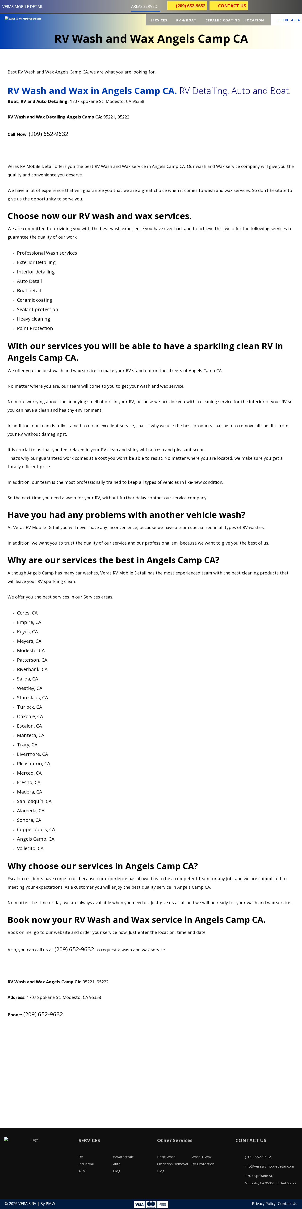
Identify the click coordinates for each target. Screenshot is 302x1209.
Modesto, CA (31, 650)
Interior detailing (36, 272)
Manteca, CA (30, 735)
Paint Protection (35, 328)
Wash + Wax (202, 1156)
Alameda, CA (31, 810)
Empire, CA (29, 622)
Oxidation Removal (172, 1163)
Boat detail (29, 290)
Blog (116, 1170)
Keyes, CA (27, 631)
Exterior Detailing (36, 262)
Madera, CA (29, 792)
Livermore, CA (32, 754)
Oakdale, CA (30, 716)
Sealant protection (37, 309)
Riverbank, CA (32, 669)
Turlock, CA (29, 707)
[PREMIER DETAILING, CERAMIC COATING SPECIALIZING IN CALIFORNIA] (28, 21)
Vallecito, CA (30, 848)
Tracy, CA (27, 744)
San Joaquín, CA (34, 801)
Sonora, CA (29, 820)
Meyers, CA (29, 641)
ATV (82, 1170)
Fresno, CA (29, 782)
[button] (257, 7)
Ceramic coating (35, 300)
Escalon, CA (29, 726)
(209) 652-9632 (48, 134)
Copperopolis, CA (36, 829)
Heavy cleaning (33, 319)
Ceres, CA (27, 613)
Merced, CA (29, 773)
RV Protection (203, 1163)
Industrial (86, 1163)
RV (81, 1156)
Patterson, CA (32, 660)
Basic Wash (166, 1156)
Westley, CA (29, 688)
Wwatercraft (123, 1156)
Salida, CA (27, 679)
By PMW (47, 1203)
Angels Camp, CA (36, 839)
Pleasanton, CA (33, 763)
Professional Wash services (47, 253)
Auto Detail (29, 281)
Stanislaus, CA (32, 697)
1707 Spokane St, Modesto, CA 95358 (107, 101)
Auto (117, 1163)
